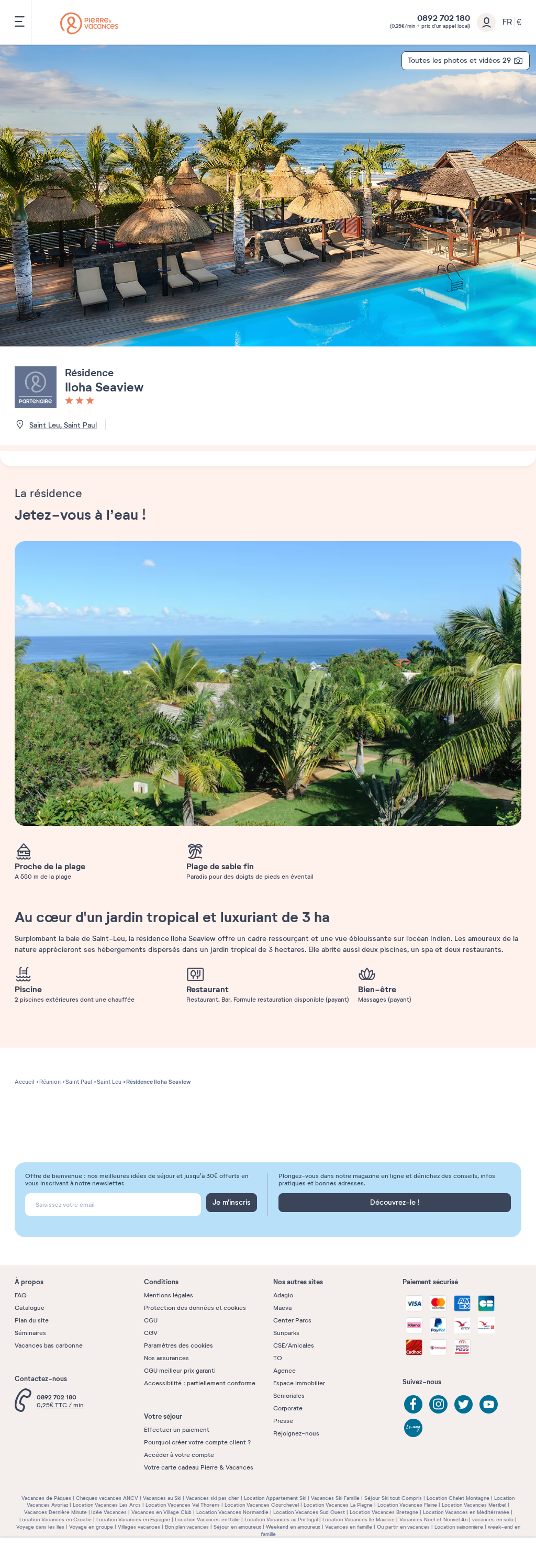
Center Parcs (292, 1320)
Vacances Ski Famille (335, 1498)
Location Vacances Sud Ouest (309, 1512)
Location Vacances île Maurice (358, 1519)
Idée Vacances (109, 1512)
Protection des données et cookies (195, 1307)
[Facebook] (413, 1404)
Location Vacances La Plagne (338, 1504)
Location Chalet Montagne (458, 1498)
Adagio (283, 1295)
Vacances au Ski (162, 1498)
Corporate (288, 1408)
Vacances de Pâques (46, 1498)
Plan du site (32, 1320)
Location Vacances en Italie (207, 1519)
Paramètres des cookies (178, 1345)
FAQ (21, 1295)
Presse (283, 1420)
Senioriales (289, 1395)
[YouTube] (488, 1404)
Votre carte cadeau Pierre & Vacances (198, 1467)
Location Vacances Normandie (232, 1512)
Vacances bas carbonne (49, 1345)
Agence (284, 1370)
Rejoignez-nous (296, 1433)
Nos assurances (166, 1358)
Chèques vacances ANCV (107, 1498)
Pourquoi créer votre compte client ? (197, 1442)
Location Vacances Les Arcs (107, 1504)
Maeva (282, 1307)
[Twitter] (463, 1404)
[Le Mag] (413, 1428)
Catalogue (29, 1307)
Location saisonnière (458, 1526)
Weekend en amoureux (293, 1526)
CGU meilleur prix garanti (180, 1370)
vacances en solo (492, 1519)
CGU (151, 1320)
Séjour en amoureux (237, 1526)
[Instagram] (438, 1404)
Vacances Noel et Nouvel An (433, 1519)
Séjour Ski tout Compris (393, 1498)
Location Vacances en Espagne (133, 1519)
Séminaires (30, 1333)
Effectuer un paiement (176, 1429)
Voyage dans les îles (40, 1526)
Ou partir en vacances (403, 1526)
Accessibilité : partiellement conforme (199, 1383)
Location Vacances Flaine (407, 1504)
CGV (151, 1333)
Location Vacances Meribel (474, 1504)
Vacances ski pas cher (212, 1498)
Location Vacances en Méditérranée (466, 1512)
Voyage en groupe (91, 1526)
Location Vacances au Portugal (281, 1519)
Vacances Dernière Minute (55, 1512)
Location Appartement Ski (275, 1498)
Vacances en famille (348, 1526)
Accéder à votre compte (179, 1455)
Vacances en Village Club (161, 1512)
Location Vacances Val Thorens (183, 1504)
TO (277, 1358)
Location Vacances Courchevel (262, 1504)
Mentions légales (168, 1295)
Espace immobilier (299, 1383)
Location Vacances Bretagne (384, 1512)
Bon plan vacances (187, 1526)
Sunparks (286, 1333)
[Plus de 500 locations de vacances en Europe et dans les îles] (89, 23)
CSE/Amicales (293, 1345)
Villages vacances (139, 1526)
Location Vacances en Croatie (55, 1519)
